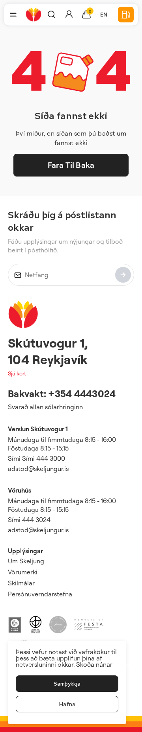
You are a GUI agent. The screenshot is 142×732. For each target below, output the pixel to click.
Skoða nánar (94, 664)
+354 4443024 (82, 393)
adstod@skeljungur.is (38, 469)
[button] (13, 14)
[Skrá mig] (123, 275)
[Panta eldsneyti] (126, 14)
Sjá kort (17, 373)
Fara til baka (71, 165)
